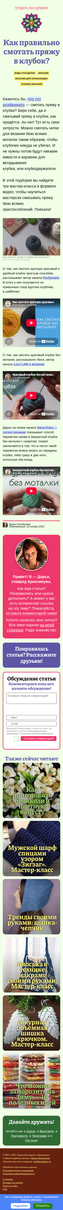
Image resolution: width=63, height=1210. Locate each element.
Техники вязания (31, 84)
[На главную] (31, 31)
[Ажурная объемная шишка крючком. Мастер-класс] (32, 1033)
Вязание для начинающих (31, 78)
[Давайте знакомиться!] (31, 554)
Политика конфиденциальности (19, 1173)
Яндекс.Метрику (31, 1199)
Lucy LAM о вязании (29, 364)
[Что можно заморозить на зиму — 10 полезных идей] (32, 1093)
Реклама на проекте (13, 1182)
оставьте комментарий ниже (31, 613)
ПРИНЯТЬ (42, 1205)
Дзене (30, 1131)
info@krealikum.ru (42, 1161)
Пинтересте (19, 1136)
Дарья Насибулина (40, 1158)
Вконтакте (47, 1131)
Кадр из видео (23, 259)
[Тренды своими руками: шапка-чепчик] (31, 906)
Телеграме (39, 1136)
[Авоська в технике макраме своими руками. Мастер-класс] (32, 974)
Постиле (31, 1140)
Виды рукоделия (24, 73)
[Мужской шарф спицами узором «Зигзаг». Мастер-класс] (32, 858)
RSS (5, 1189)
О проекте (8, 1179)
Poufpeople (51, 277)
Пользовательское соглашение (18, 1170)
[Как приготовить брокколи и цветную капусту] (32, 800)
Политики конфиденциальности (37, 733)
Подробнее (20, 1205)
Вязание (43, 73)
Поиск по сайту (10, 1186)
